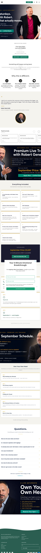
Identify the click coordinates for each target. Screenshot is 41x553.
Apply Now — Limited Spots (20, 57)
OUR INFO (23, 534)
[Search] (34, 2)
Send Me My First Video (20, 288)
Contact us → (20, 475)
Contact (2, 544)
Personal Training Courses (25, 538)
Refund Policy (3, 547)
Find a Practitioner (24, 536)
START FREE (29, 2)
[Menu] (39, 2)
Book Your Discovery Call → (20, 256)
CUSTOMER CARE (4, 542)
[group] (20, 138)
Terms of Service (3, 548)
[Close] (35, 261)
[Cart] (37, 2)
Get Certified (23, 539)
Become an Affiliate (3, 545)
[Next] (39, 131)
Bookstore (23, 537)
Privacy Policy (2, 546)
